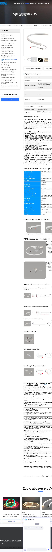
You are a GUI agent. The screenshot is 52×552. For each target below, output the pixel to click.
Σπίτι (15, 3)
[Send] (49, 549)
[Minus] (48, 519)
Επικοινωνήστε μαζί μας (43, 3)
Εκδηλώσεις (33, 3)
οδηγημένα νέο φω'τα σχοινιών (35, 476)
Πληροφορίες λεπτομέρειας (33, 68)
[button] (8, 506)
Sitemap (3, 547)
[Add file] (25, 549)
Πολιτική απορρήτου (10, 547)
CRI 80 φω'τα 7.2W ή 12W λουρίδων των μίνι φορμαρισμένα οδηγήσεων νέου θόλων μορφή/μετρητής (30, 515)
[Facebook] (45, 384)
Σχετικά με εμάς (21, 3)
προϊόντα (27, 3)
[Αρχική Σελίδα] (4, 3)
